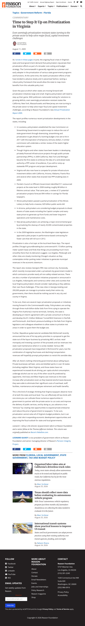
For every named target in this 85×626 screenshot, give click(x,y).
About (32, 6)
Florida (47, 12)
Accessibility (63, 595)
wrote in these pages (24, 59)
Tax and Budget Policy (42, 457)
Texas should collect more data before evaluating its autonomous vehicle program (53, 495)
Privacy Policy (63, 592)
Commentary (21, 17)
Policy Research (37, 590)
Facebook (12, 563)
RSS (9, 578)
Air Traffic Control (33, 2)
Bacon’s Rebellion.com (39, 432)
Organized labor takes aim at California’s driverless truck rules (52, 465)
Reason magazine (38, 594)
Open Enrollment (61, 2)
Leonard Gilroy (20, 437)
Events (70, 2)
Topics (50, 6)
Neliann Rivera (43, 543)
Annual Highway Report (47, 2)
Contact (34, 572)
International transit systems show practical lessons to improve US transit (53, 526)
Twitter (10, 567)
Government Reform (31, 12)
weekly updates (14, 588)
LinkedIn (11, 571)
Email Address (13, 595)
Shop (33, 597)
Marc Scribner (43, 484)
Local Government (47, 455)
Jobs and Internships (39, 586)
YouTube (11, 574)
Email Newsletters (38, 579)
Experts (41, 6)
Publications (61, 6)
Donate (74, 6)
